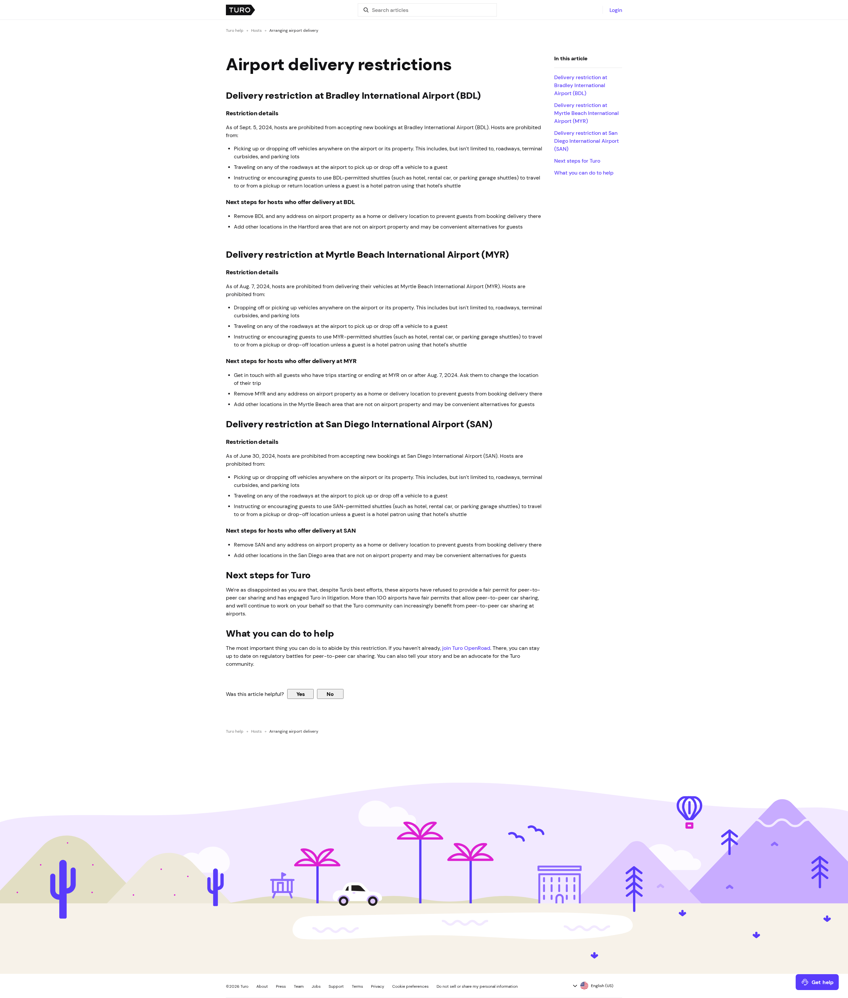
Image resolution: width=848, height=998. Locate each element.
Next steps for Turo (578, 161)
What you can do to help (583, 173)
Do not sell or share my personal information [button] (477, 986)
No (330, 694)
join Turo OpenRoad (466, 648)
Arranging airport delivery (293, 30)
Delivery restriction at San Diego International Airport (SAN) (586, 141)
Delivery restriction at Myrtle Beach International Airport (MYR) (586, 113)
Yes (300, 694)
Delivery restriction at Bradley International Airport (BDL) (580, 85)
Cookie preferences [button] (410, 986)
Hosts (256, 30)
